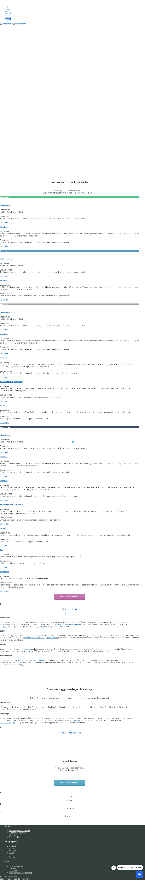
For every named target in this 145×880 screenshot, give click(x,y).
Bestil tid (8, 18)
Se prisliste (69, 613)
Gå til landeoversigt (69, 609)
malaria (25, 707)
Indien (11, 853)
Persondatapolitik (16, 866)
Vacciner (8, 13)
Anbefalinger (9, 11)
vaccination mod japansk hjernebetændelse (65, 624)
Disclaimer (13, 871)
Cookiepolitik (14, 868)
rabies (112, 624)
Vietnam (12, 848)
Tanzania (12, 857)
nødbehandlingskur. (7, 723)
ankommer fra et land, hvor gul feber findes (40, 638)
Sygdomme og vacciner (18, 833)
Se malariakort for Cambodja (69, 733)
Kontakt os (9, 20)
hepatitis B (40, 627)
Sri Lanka (12, 851)
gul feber (15, 636)
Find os (7, 9)
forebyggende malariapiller (81, 720)
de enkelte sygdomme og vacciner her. (33, 660)
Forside (8, 7)
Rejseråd (12, 835)
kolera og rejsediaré (22, 649)
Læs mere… (4, 222)
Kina (10, 855)
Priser (7, 15)
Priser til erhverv (15, 837)
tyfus (5, 627)
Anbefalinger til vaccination (19, 831)
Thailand (12, 846)
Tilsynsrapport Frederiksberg (20, 873)
